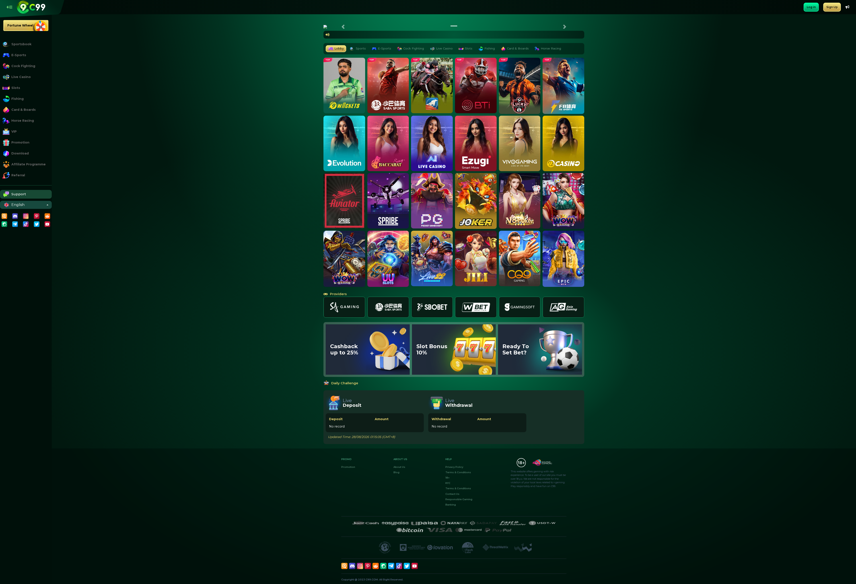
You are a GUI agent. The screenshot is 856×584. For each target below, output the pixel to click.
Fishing (17, 99)
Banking (450, 504)
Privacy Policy (454, 467)
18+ (447, 477)
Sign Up (832, 7)
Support (18, 194)
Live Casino (21, 77)
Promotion (20, 142)
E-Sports (18, 55)
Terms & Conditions (458, 472)
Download (20, 153)
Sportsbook (21, 44)
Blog (396, 472)
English (18, 205)
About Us (399, 467)
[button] (343, 27)
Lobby (339, 48)
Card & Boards (23, 110)
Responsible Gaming (458, 499)
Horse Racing (22, 121)
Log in (811, 7)
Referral (18, 175)
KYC (447, 483)
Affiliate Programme (28, 164)
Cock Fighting (23, 66)
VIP (14, 132)
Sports (361, 48)
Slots (15, 88)
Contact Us (452, 494)
